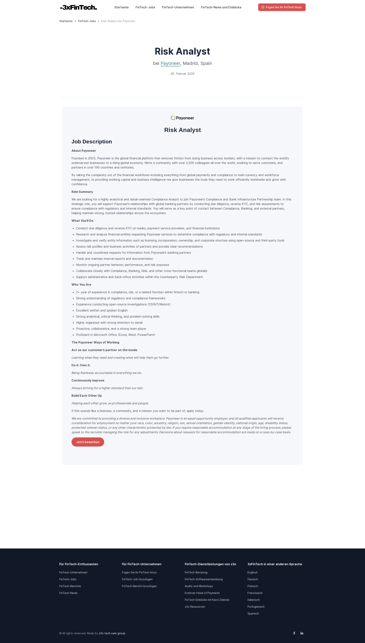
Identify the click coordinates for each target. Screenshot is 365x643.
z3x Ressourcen (195, 606)
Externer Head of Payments (202, 593)
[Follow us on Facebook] (294, 633)
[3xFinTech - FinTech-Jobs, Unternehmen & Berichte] (78, 7)
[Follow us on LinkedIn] (302, 633)
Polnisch (253, 586)
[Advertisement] (182, 514)
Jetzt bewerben (87, 442)
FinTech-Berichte (70, 586)
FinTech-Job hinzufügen (137, 579)
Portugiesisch (256, 606)
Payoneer (170, 63)
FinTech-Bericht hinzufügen (139, 586)
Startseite (121, 7)
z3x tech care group (112, 633)
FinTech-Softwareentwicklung (204, 579)
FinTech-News (68, 593)
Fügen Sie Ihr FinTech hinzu (284, 7)
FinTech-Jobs (145, 7)
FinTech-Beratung (196, 572)
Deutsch (253, 579)
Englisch (253, 572)
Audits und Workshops (199, 586)
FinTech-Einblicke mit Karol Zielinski (207, 599)
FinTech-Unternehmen (178, 7)
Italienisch (254, 599)
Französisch (255, 593)
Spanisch (253, 613)
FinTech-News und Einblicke (221, 7)
